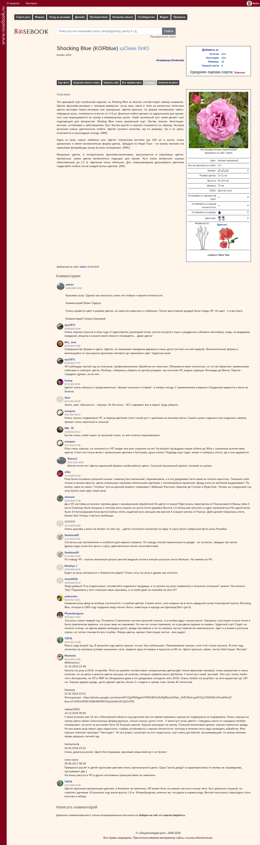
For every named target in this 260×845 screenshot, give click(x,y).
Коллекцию (212, 58)
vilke (68, 472)
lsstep (69, 380)
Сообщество (146, 17)
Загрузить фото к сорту (86, 83)
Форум (39, 17)
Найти (168, 31)
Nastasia (70, 655)
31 (223, 62)
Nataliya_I (71, 565)
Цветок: (222, 224)
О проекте (13, 3)
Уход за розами (59, 17)
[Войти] (249, 3)
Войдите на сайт (148, 815)
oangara (70, 411)
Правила (179, 17)
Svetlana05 (72, 535)
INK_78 (69, 428)
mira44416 (71, 579)
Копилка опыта (122, 17)
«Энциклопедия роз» (152, 833)
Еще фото (63, 83)
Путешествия (99, 17)
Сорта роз (23, 17)
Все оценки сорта (132, 83)
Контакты (31, 3)
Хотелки (214, 54)
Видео (164, 17)
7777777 (70, 521)
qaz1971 (70, 325)
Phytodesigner (74, 613)
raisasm (70, 497)
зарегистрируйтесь (174, 815)
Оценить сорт (111, 83)
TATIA (68, 638)
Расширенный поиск (163, 36)
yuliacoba (71, 596)
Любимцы (213, 62)
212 (224, 54)
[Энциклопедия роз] (3, 25)
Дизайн (80, 17)
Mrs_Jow (70, 342)
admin (83, 267)
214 (224, 58)
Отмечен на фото (168, 83)
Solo (67, 397)
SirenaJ (72, 458)
